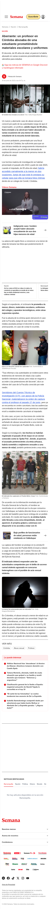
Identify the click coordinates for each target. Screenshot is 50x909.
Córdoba (6, 648)
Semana (5, 27)
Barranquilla (23, 27)
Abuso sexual (19, 648)
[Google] (3, 878)
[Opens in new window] (8, 878)
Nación (13, 27)
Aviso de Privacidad (11, 885)
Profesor (31, 648)
